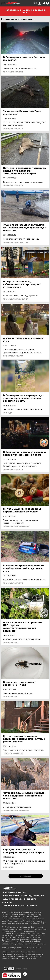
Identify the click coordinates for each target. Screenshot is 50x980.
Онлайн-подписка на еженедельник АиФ (23, 896)
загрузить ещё (25, 876)
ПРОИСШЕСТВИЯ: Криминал (16, 526)
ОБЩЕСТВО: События (13, 356)
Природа (7, 413)
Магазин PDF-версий (12, 899)
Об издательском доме (14, 892)
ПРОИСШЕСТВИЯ (10, 643)
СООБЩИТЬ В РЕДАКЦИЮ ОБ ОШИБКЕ (19, 906)
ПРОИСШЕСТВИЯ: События (15, 242)
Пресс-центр (30, 899)
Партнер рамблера (21, 968)
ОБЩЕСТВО (8, 867)
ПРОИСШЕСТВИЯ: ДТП (13, 72)
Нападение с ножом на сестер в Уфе (25, 11)
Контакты (7, 902)
